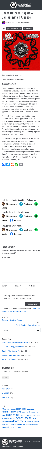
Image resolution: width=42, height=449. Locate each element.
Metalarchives (11, 204)
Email (18, 286)
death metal (24, 418)
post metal (18, 424)
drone (28, 421)
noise (7, 424)
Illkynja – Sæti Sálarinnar (11, 355)
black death (21, 409)
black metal (12, 414)
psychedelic (35, 424)
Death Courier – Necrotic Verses (28, 325)
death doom (10, 418)
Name (4, 286)
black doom (31, 409)
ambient (7, 409)
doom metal (19, 421)
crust (3, 418)
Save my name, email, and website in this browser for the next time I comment (19, 297)
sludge (4, 427)
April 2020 (5, 398)
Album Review (25, 22)
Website (32, 286)
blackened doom (27, 412)
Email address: (7, 371)
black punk (23, 415)
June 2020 (6, 389)
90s (3, 409)
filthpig (7, 22)
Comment (6, 258)
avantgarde (13, 409)
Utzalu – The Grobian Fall (11, 351)
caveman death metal (33, 415)
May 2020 (5, 393)
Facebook (18, 220)
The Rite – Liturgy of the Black (13, 347)
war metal (28, 29)
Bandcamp (28, 204)
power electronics (14, 29)
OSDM (11, 424)
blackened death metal (12, 412)
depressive (9, 421)
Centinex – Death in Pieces (12, 320)
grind (3, 424)
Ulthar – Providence (9, 360)
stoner (10, 427)
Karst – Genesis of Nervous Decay (15, 342)
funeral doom (34, 421)
